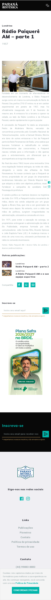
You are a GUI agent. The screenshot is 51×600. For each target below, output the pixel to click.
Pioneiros (25, 532)
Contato (25, 537)
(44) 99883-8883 (25, 566)
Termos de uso (25, 546)
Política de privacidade (25, 541)
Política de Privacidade (27, 583)
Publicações (25, 527)
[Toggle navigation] (47, 5)
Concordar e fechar (25, 590)
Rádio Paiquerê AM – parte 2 (32, 266)
